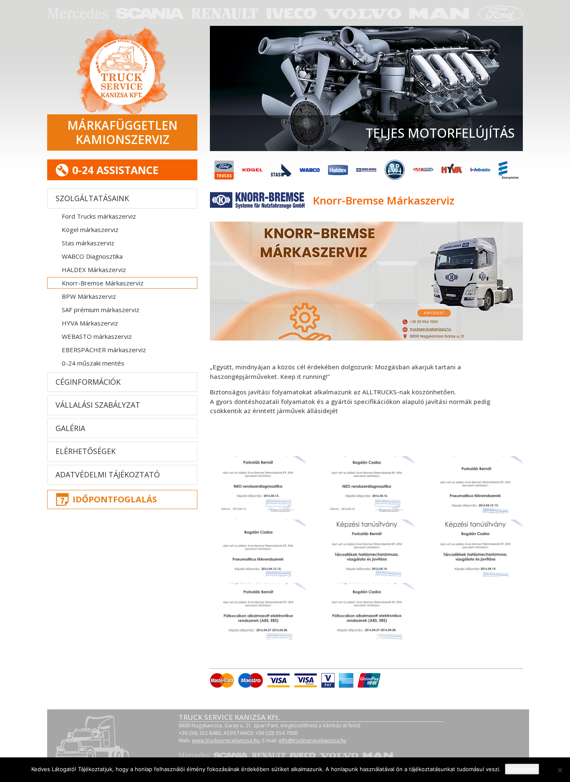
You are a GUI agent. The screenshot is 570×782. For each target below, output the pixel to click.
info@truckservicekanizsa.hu (312, 740)
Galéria (70, 428)
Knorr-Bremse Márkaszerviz (103, 283)
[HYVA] (451, 169)
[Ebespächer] (509, 169)
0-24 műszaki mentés (93, 363)
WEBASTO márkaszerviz (97, 336)
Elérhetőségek (85, 451)
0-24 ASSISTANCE (115, 170)
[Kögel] (252, 169)
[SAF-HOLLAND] (423, 169)
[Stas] (281, 169)
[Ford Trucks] (224, 169)
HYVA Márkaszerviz (90, 323)
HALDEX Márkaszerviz (94, 269)
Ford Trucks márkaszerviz (99, 216)
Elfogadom (522, 769)
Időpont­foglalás (115, 499)
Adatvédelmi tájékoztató (107, 474)
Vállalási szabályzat (97, 405)
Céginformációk (88, 382)
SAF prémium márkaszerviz (100, 309)
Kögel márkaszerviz (90, 229)
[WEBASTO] (480, 169)
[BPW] (395, 169)
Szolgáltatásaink (92, 198)
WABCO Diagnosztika (92, 256)
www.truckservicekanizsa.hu (226, 740)
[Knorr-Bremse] (366, 169)
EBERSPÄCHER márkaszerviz (104, 350)
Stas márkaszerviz (88, 243)
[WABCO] (310, 169)
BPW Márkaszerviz (89, 296)
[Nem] (559, 770)
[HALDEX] (338, 169)
